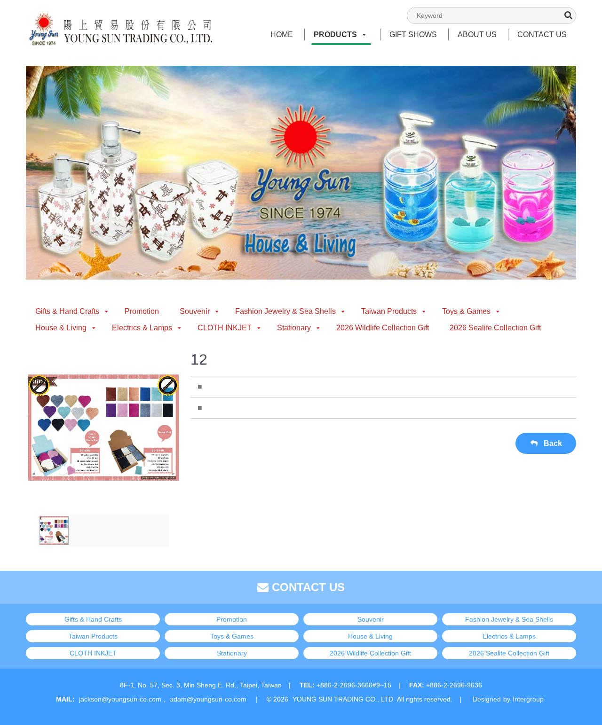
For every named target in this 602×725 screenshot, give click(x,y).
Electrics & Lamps (142, 328)
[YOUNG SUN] (120, 19)
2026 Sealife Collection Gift (495, 328)
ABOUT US (477, 35)
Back (552, 443)
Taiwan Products (389, 311)
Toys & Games (466, 311)
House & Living (61, 328)
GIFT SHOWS (413, 35)
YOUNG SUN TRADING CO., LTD (343, 699)
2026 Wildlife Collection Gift (382, 328)
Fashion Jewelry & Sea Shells (285, 311)
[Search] (568, 15)
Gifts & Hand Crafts (67, 311)
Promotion (142, 311)
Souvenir (195, 311)
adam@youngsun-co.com (208, 699)
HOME (281, 35)
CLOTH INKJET (225, 328)
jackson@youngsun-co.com (120, 699)
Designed (487, 699)
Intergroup (528, 699)
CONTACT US (542, 35)
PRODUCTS (335, 35)
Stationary (294, 328)
